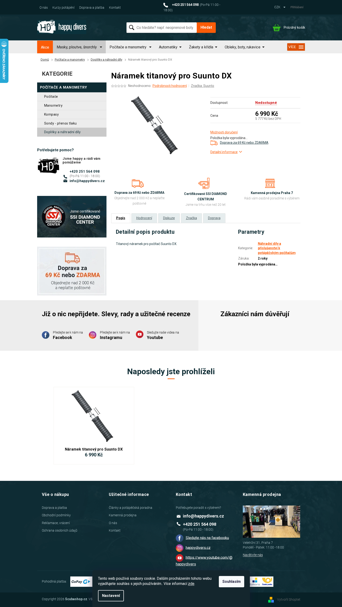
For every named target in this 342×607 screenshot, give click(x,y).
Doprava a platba (91, 7)
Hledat (206, 27)
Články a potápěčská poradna (130, 508)
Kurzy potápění (63, 7)
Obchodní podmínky (56, 515)
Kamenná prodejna (123, 515)
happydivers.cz (198, 547)
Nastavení (111, 595)
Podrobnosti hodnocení (170, 86)
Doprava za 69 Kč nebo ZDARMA (244, 142)
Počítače (51, 96)
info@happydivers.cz (87, 181)
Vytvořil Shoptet (288, 599)
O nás (43, 7)
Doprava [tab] (214, 218)
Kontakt (115, 7)
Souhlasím (231, 581)
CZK (277, 7)
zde (191, 583)
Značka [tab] (191, 218)
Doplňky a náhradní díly (62, 132)
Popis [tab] (120, 218)
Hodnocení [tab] (144, 218)
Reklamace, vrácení (56, 523)
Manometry (53, 105)
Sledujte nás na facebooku (207, 537)
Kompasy (51, 114)
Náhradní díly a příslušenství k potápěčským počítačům (277, 248)
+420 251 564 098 (85, 171)
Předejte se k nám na (68, 335)
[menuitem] (45, 47)
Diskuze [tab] (169, 218)
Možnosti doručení (224, 132)
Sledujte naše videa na (163, 335)
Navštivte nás (253, 555)
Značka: (202, 86)
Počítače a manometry (63, 87)
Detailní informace (224, 152)
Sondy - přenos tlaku (60, 123)
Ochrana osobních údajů (59, 530)
